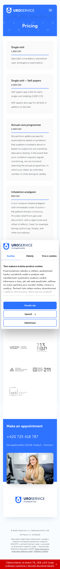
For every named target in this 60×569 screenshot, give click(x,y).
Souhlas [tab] (11, 256)
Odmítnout (30, 322)
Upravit (28, 314)
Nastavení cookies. (41, 551)
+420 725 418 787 (22, 436)
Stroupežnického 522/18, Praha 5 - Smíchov (30, 445)
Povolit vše (30, 305)
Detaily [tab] (30, 256)
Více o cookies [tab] (49, 256)
